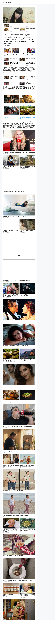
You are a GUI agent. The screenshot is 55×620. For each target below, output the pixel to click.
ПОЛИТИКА (45, 2)
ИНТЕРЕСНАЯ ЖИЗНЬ (37, 2)
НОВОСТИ (25, 2)
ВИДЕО (49, 2)
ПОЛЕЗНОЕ (31, 2)
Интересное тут (7, 2)
